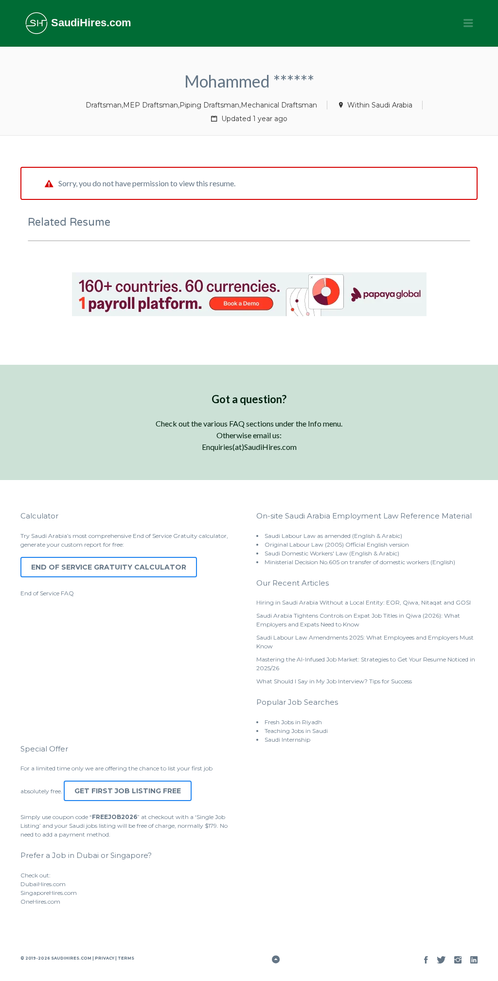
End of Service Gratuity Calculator (108, 567)
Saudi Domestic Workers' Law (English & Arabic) (332, 553)
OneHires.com (40, 901)
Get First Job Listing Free (127, 790)
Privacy (104, 958)
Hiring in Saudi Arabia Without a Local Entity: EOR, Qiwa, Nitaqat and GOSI (363, 602)
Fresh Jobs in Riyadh (293, 722)
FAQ (67, 593)
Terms (125, 958)
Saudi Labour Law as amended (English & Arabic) (333, 535)
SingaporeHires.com (48, 892)
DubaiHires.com (43, 884)
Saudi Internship (287, 739)
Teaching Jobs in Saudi (296, 730)
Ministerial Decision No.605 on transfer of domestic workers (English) (360, 562)
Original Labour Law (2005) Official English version (337, 544)
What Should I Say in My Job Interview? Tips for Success (334, 681)
